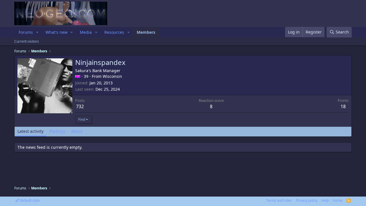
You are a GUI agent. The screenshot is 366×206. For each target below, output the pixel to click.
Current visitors (26, 41)
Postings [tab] (57, 131)
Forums (26, 32)
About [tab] (77, 131)
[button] (37, 32)
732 (80, 106)
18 (343, 106)
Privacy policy (306, 200)
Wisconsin (112, 76)
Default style (29, 200)
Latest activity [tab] (30, 131)
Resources (114, 32)
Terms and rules (279, 200)
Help (325, 200)
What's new (56, 32)
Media (86, 32)
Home (338, 200)
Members (146, 32)
